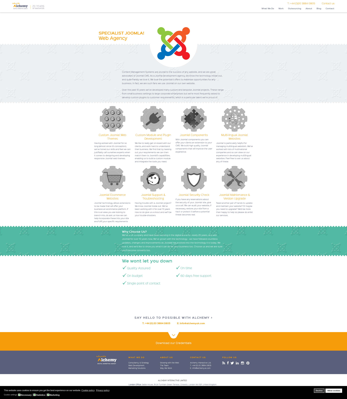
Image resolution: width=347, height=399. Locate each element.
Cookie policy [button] (88, 390)
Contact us (328, 3)
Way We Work (166, 368)
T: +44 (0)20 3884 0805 (301, 3)
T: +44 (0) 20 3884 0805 (156, 323)
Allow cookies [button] (333, 391)
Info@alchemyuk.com (192, 323)
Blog (319, 8)
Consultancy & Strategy (138, 362)
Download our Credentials (173, 343)
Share (223, 363)
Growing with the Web (169, 362)
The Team (164, 365)
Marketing (54, 395)
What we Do (136, 357)
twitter (232, 363)
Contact (330, 8)
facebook (228, 363)
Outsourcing (294, 8)
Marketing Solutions (136, 368)
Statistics (40, 395)
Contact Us (198, 357)
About (309, 8)
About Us (166, 357)
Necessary (26, 395)
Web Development (136, 365)
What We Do (267, 8)
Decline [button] (319, 391)
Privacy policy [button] (103, 390)
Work (281, 8)
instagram (242, 363)
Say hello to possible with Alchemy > (173, 317)
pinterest (247, 363)
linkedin (237, 363)
